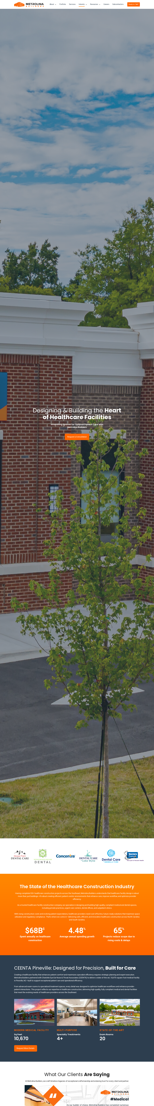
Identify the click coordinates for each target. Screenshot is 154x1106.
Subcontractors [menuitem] (118, 4)
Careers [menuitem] (106, 4)
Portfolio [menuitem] (62, 4)
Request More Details (25, 1048)
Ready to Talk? (134, 4)
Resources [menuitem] (94, 4)
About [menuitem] (52, 4)
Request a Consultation (77, 437)
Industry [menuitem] (82, 4)
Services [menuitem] (72, 4)
